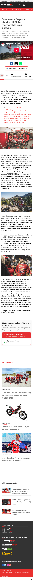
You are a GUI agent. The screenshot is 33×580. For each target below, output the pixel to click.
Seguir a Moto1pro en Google (18, 68)
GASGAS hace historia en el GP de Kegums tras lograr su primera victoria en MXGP (17, 110)
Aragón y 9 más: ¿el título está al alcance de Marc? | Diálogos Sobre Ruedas (21, 491)
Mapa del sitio (25, 572)
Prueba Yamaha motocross (17, 1)
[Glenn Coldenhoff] (16, 148)
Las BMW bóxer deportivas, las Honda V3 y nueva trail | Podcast (21, 502)
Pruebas (26, 9)
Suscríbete (5, 9)
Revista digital (5, 576)
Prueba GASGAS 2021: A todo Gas (15, 122)
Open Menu (30, 5)
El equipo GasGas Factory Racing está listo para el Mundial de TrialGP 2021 (16, 395)
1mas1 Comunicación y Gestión (13, 572)
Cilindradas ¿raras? (16, 9)
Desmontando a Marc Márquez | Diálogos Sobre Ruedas (21, 512)
